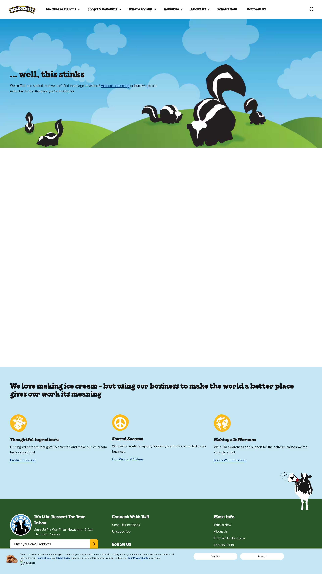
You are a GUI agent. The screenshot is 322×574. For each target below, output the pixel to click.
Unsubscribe (121, 532)
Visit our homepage (115, 86)
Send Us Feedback (126, 525)
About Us (198, 9)
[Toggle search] (312, 9)
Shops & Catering (102, 9)
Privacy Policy (63, 558)
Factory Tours (224, 545)
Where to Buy (140, 9)
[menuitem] (62, 9)
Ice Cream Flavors (61, 9)
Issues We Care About (230, 460)
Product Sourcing (23, 460)
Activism (171, 9)
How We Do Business (229, 538)
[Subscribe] (94, 544)
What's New (227, 9)
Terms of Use (44, 558)
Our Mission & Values (127, 459)
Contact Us (256, 9)
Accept (262, 556)
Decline (215, 556)
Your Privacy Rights (138, 558)
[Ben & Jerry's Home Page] (22, 9)
